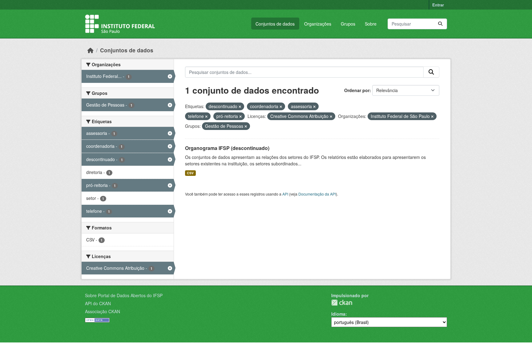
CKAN (341, 302)
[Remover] (240, 106)
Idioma (338, 314)
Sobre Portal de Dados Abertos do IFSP (124, 295)
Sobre (371, 24)
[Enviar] (440, 23)
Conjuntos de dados (275, 24)
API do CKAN (98, 303)
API (285, 193)
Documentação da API (317, 193)
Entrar (438, 5)
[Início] (90, 50)
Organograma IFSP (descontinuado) (227, 148)
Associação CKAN (102, 311)
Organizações (317, 24)
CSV (190, 173)
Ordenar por (356, 90)
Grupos (348, 24)
